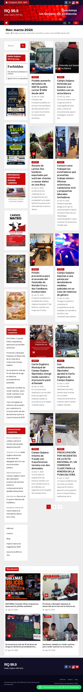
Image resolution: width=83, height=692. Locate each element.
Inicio (8, 33)
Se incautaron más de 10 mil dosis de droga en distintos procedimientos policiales (15, 376)
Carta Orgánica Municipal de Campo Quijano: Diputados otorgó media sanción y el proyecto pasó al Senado (41, 374)
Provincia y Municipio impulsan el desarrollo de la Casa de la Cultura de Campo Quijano (15, 359)
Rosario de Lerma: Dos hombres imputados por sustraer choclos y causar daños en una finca (41, 175)
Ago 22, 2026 (13, 610)
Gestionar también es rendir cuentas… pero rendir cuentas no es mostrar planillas (59, 646)
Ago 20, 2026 (13, 650)
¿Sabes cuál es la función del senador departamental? (14, 444)
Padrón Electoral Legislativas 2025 (66, 683)
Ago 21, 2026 (50, 610)
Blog (8, 538)
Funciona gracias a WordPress (15, 682)
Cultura (9, 533)
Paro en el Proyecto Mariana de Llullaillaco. (15, 499)
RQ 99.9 (11, 11)
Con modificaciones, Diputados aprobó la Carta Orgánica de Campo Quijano (66, 372)
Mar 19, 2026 (64, 201)
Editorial (9, 528)
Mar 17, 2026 (64, 383)
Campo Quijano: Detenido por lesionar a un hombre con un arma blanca (65, 87)
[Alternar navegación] (64, 23)
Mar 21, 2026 (39, 188)
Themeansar (8, 684)
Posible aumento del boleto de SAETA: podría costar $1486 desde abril (41, 87)
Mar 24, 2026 (64, 97)
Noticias (35, 77)
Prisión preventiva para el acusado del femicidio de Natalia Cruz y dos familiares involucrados (41, 282)
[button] (69, 23)
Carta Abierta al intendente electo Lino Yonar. (14, 514)
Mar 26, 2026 (39, 97)
